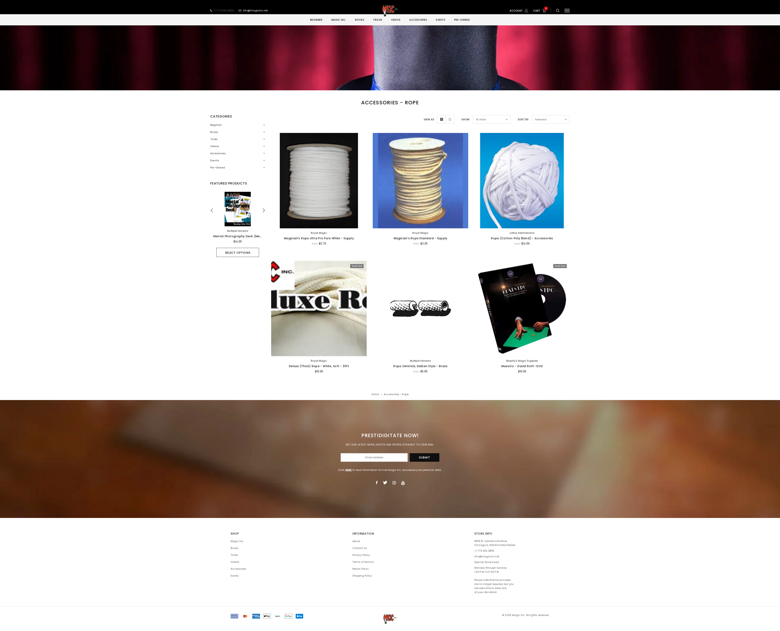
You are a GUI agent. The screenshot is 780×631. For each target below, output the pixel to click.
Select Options (237, 253)
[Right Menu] (567, 10)
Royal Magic (319, 233)
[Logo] (390, 10)
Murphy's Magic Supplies (522, 360)
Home (375, 394)
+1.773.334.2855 (224, 10)
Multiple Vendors (237, 231)
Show (465, 119)
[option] (237, 224)
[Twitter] (385, 482)
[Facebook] (377, 482)
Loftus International (522, 233)
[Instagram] (394, 482)
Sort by (523, 119)
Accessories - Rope (396, 394)
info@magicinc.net (255, 10)
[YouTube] (403, 482)
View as (429, 119)
